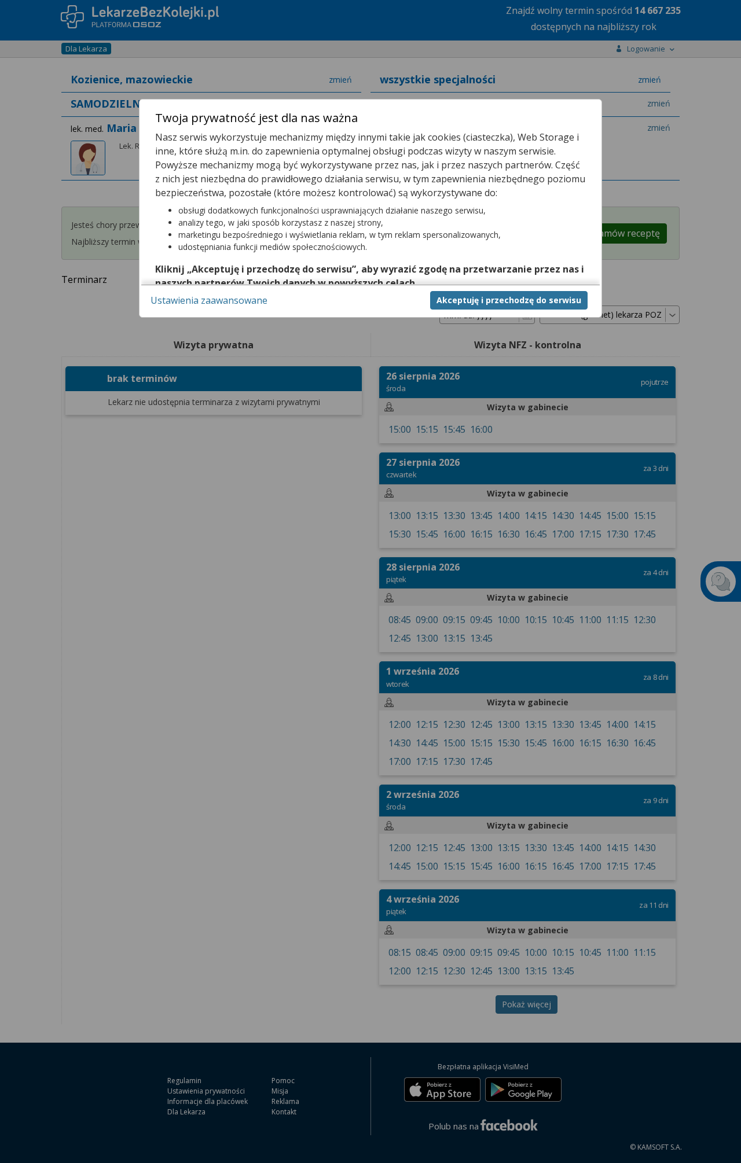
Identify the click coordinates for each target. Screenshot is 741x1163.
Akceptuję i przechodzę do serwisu (508, 299)
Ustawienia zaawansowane (209, 299)
